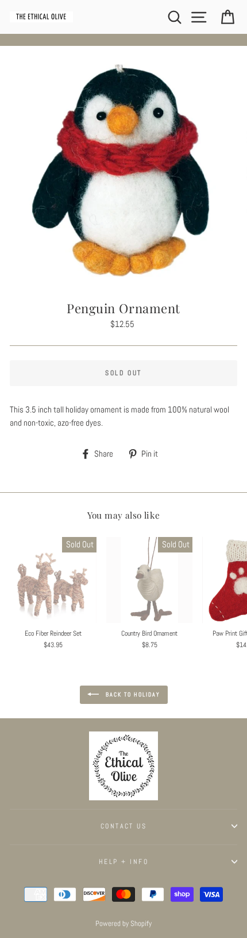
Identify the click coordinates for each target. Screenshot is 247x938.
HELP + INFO (123, 861)
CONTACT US (123, 826)
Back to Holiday (131, 694)
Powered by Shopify (123, 923)
